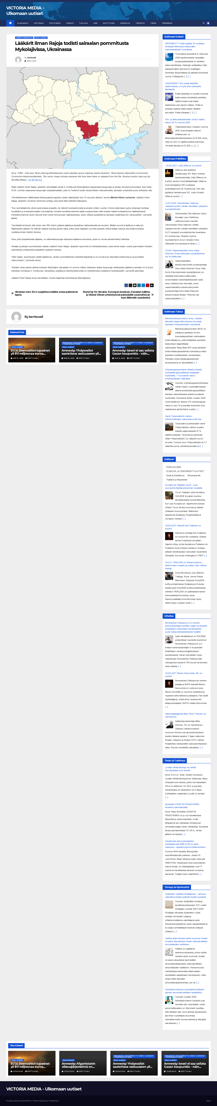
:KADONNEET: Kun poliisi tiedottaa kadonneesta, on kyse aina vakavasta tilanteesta (183, 86)
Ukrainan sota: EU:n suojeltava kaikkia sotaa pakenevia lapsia (46, 293)
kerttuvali (31, 58)
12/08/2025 (171, 1071)
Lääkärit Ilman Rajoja (24, 37)
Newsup (42, 1101)
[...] (189, 76)
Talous (83, 23)
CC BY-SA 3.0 (35, 180)
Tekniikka (167, 23)
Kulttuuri (109, 23)
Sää (95, 23)
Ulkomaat (23, 23)
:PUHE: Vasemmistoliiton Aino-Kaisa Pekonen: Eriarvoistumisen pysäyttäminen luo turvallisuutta (185, 253)
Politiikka (55, 23)
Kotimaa (39, 23)
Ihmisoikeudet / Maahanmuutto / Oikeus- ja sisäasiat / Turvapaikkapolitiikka (82, 343)
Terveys (140, 23)
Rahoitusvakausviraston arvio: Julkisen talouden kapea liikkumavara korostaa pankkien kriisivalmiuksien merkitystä (183, 321)
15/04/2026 (18, 1071)
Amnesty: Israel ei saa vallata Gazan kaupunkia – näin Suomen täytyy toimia (133, 354)
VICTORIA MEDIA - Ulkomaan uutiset (44, 1089)
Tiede (153, 23)
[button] (204, 23)
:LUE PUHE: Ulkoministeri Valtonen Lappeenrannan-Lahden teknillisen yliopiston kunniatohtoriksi (186, 206)
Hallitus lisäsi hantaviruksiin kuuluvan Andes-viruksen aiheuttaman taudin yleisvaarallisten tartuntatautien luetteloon (186, 941)
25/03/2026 (69, 1071)
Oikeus (70, 23)
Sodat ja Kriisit (41, 37)
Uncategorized (68, 1060)
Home (208, 1101)
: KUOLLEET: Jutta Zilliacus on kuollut (183, 165)
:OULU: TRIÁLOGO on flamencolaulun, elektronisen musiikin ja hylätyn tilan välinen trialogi (186, 565)
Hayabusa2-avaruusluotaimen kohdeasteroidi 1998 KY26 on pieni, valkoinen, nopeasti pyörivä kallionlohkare (185, 844)
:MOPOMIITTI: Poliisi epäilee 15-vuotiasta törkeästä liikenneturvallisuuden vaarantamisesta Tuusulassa (184, 46)
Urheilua (125, 23)
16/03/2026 (120, 1071)
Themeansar (53, 1101)
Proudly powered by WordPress (19, 1101)
